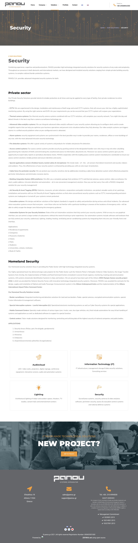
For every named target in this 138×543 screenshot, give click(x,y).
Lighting (38, 394)
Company (42, 5)
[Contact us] (115, 5)
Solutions (54, 5)
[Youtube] (72, 529)
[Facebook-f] (65, 529)
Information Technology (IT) (99, 364)
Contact (74, 5)
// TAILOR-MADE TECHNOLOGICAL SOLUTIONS (69, 436)
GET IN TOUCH (69, 454)
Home (33, 5)
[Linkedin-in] (69, 529)
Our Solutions (113, 28)
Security (99, 394)
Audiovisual (39, 365)
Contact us (119, 3)
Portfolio (65, 5)
